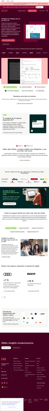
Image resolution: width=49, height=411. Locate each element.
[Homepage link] (3, 359)
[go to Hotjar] (11, 1)
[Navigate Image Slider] (5, 297)
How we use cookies (11, 404)
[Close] (22, 399)
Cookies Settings (46, 399)
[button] (32, 131)
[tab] (10, 87)
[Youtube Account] (4, 383)
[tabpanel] (24, 99)
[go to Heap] (8, 1)
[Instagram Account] (7, 383)
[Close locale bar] (45, 7)
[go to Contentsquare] (3, 1)
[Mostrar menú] (47, 10)
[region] (12, 404)
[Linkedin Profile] (2, 383)
